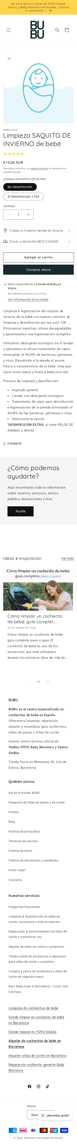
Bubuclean (30, 1138)
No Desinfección (20, 187)
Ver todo (67, 558)
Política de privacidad (24, 831)
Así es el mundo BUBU (24, 792)
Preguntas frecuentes (24, 907)
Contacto (15, 880)
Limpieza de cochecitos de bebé (33, 1008)
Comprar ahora (39, 270)
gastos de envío (39, 168)
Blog (12, 821)
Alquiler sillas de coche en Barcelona (37, 1056)
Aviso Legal (17, 870)
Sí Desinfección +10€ (23, 196)
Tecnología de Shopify (50, 1138)
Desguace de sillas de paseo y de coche (37, 802)
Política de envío (20, 850)
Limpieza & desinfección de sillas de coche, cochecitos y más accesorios (34, 919)
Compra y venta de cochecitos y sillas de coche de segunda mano (38, 974)
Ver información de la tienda (28, 299)
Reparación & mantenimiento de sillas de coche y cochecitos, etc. (38, 934)
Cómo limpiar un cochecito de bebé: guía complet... (35, 618)
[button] (8, 30)
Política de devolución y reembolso (33, 860)
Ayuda (20, 511)
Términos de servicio (23, 841)
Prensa (14, 812)
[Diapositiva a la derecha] (48, 681)
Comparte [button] (14, 443)
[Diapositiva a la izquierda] (29, 681)
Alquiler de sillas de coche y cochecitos (36, 946)
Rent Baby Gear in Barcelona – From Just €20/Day (38, 989)
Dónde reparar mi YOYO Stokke (33, 1032)
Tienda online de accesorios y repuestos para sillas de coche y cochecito (37, 959)
